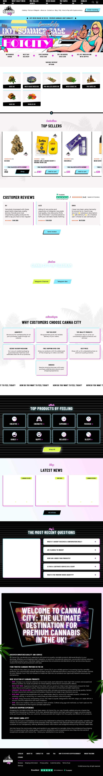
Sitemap (20, 765)
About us (29, 753)
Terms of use (66, 763)
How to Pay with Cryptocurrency (70, 753)
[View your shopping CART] (97, 2)
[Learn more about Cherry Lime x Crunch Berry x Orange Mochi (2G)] (46, 153)
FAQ (54, 753)
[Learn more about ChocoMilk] (76, 153)
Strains (20, 757)
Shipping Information (31, 763)
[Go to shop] (51, 36)
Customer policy (55, 763)
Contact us (39, 753)
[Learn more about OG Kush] (16, 153)
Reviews (20, 763)
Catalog (20, 753)
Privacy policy (44, 763)
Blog (48, 753)
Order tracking (89, 753)
